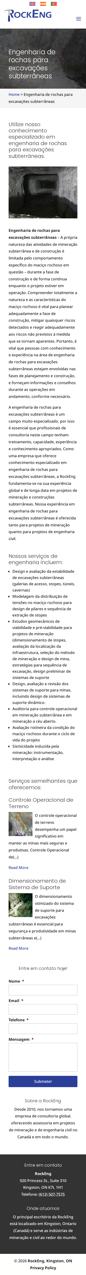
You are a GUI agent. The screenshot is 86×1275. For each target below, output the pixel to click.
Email (16, 1000)
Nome (16, 981)
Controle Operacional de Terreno (41, 803)
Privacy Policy (43, 1267)
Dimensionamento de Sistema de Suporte (37, 884)
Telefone (19, 1019)
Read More (18, 867)
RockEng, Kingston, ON (50, 1260)
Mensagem (21, 1039)
